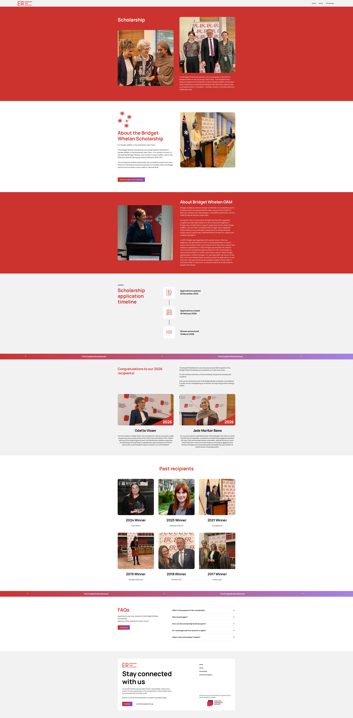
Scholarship (330, 3)
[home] (25, 3)
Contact (127, 704)
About (321, 3)
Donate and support (205, 675)
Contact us (124, 627)
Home (314, 3)
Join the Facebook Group (144, 704)
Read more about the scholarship (131, 180)
